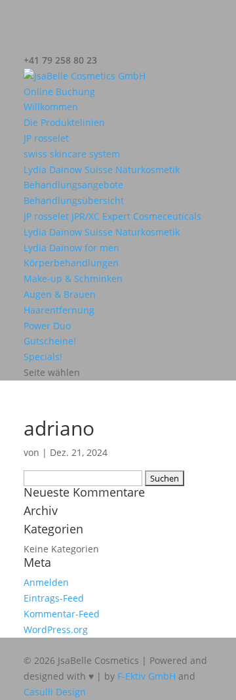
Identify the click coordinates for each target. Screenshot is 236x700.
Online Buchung (59, 91)
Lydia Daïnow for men (71, 247)
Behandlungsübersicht (74, 200)
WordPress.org (56, 629)
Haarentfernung (59, 310)
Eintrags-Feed (54, 598)
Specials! (43, 356)
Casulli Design (55, 692)
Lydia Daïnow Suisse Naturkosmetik (102, 169)
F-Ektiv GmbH (146, 676)
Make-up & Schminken (73, 278)
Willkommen (51, 106)
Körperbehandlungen (71, 263)
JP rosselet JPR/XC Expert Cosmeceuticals (112, 216)
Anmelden (46, 582)
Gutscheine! (50, 341)
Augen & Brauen (60, 294)
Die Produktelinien (64, 122)
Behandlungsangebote (73, 184)
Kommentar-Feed (62, 613)
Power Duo (47, 325)
